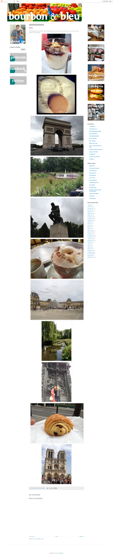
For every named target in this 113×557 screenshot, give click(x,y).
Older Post (81, 536)
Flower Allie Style (93, 138)
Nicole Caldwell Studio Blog (95, 131)
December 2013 (91, 208)
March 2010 (90, 248)
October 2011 (90, 238)
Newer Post (31, 536)
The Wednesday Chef (93, 182)
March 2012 (90, 230)
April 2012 (90, 228)
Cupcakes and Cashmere (94, 156)
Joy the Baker (92, 185)
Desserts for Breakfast (94, 193)
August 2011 (90, 242)
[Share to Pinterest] (56, 488)
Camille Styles (92, 126)
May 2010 (90, 245)
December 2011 (91, 235)
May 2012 (90, 226)
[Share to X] (53, 488)
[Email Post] (47, 488)
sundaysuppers (92, 198)
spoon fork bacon (93, 170)
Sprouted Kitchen (93, 180)
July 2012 (89, 223)
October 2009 (90, 255)
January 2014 (90, 206)
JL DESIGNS (92, 154)
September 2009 (91, 257)
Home (57, 536)
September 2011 (91, 240)
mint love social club (93, 152)
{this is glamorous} (93, 133)
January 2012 (90, 233)
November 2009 (91, 253)
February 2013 (90, 213)
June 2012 (90, 225)
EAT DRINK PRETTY (94, 136)
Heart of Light (92, 141)
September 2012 (91, 220)
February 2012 (90, 231)
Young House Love (93, 129)
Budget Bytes (92, 165)
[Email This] (50, 488)
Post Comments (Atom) (39, 538)
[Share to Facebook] (55, 488)
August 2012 (90, 221)
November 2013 (91, 210)
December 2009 (91, 252)
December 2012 (91, 216)
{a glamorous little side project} (95, 149)
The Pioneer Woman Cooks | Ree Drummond (95, 190)
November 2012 (91, 218)
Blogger (61, 553)
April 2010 (90, 247)
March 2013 (90, 211)
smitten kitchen (92, 173)
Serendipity (91, 159)
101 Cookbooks (92, 175)
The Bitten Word (92, 187)
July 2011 (89, 243)
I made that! (92, 196)
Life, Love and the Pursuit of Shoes (95, 146)
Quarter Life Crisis (93, 143)
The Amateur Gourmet (94, 168)
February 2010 (90, 250)
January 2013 (90, 215)
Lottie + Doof (92, 177)
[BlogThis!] (52, 488)
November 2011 (91, 237)
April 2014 (90, 205)
